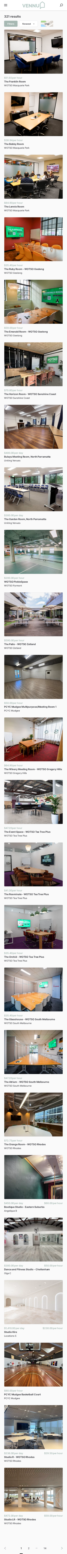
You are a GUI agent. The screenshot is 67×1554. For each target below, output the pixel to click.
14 (45, 1548)
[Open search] (61, 5)
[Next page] (59, 1548)
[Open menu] (5, 5)
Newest (26, 23)
